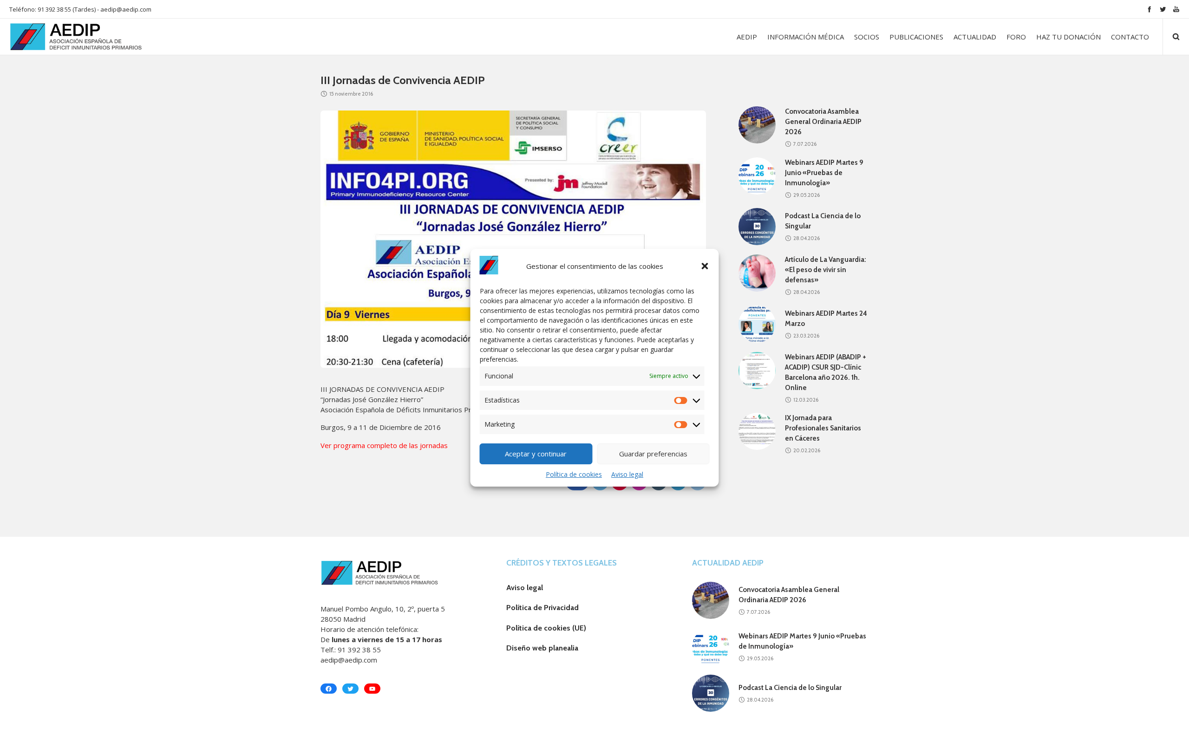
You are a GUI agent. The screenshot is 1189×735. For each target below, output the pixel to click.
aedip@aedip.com (125, 9)
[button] (705, 266)
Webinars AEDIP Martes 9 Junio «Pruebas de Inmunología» (824, 172)
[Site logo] (65, 37)
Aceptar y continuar (536, 453)
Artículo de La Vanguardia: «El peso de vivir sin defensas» (825, 269)
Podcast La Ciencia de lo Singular (790, 687)
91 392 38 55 (359, 649)
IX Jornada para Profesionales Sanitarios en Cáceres (823, 428)
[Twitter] (1162, 9)
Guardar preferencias (653, 453)
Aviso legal (627, 474)
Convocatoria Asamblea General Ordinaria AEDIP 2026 (823, 121)
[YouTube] (1176, 9)
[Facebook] (1149, 9)
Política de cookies (574, 474)
